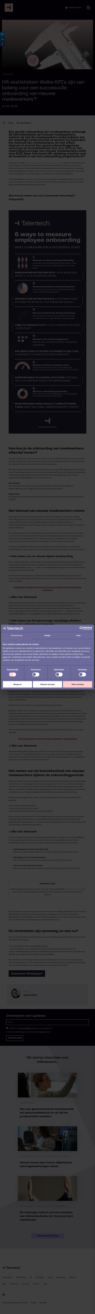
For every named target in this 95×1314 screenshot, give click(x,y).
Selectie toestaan (47, 684)
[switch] (35, 674)
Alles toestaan (77, 684)
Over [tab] (78, 635)
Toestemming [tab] (16, 635)
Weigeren (17, 684)
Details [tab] (48, 635)
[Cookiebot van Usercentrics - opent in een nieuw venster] (81, 628)
